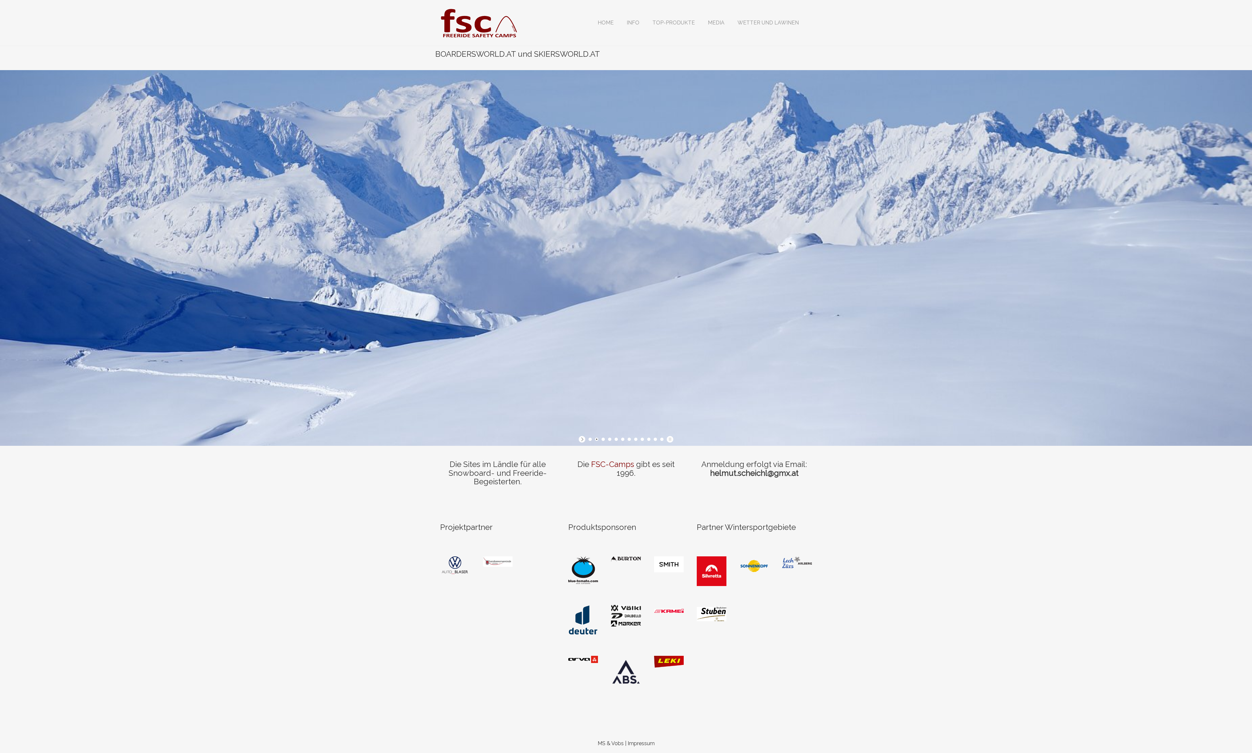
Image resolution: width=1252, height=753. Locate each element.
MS (601, 743)
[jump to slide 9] (642, 439)
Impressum (641, 743)
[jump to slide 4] (609, 439)
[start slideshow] (583, 439)
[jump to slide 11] (655, 439)
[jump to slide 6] (622, 439)
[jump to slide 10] (649, 439)
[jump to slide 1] (590, 439)
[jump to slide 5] (616, 439)
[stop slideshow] (669, 439)
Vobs (617, 743)
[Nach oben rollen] (1231, 732)
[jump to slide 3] (603, 439)
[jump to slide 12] (662, 439)
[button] (633, 23)
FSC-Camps (612, 464)
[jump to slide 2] (596, 439)
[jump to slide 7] (629, 439)
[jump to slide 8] (636, 439)
